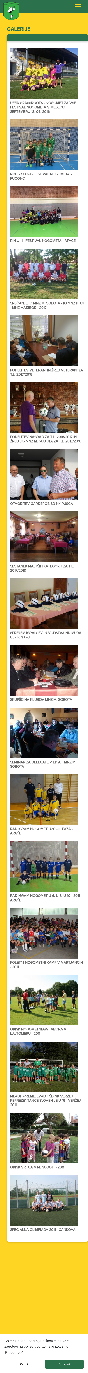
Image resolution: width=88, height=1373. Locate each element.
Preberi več (14, 1352)
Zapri (24, 1364)
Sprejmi (64, 1364)
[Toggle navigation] (78, 6)
